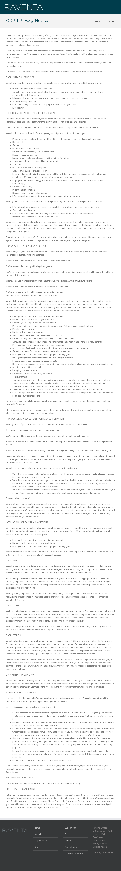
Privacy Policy (71, 847)
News (37, 847)
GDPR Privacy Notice (74, 853)
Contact (68, 840)
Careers (68, 834)
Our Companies (71, 827)
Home (37, 827)
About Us (39, 834)
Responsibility (41, 840)
